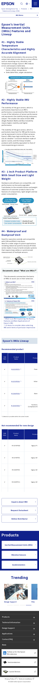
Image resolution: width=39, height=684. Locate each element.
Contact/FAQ (7, 639)
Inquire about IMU (19, 502)
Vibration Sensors (18, 555)
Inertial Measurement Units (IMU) (19, 545)
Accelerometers (18, 565)
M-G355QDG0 (15, 405)
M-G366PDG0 (15, 393)
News (4, 645)
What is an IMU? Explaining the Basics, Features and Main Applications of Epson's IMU (19, 321)
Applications (7, 633)
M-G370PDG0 (15, 381)
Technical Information (11, 622)
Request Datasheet (19, 510)
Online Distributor (19, 518)
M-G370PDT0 (15, 369)
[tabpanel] (15, 593)
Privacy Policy (10, 679)
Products (6, 617)
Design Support (8, 628)
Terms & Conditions (25, 679)
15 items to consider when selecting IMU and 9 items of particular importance (19, 326)
